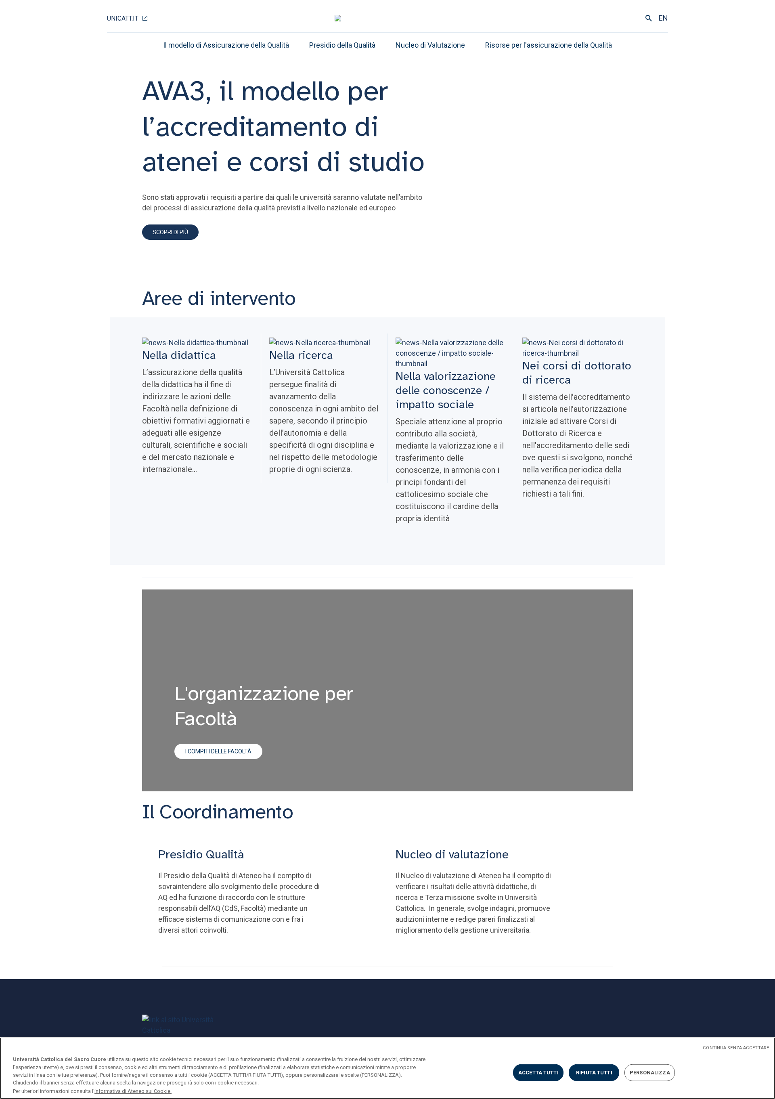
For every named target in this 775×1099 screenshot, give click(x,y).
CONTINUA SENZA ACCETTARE (736, 1048)
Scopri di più (170, 232)
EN (663, 18)
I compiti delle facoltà (218, 751)
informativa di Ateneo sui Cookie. (133, 1091)
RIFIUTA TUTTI (594, 1073)
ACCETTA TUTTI (538, 1073)
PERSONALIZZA (650, 1073)
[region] (387, 1068)
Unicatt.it (122, 18)
